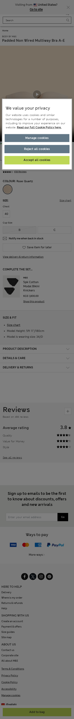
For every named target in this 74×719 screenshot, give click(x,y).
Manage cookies (37, 138)
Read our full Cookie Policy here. (39, 127)
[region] (37, 134)
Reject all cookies (37, 149)
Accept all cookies (37, 160)
